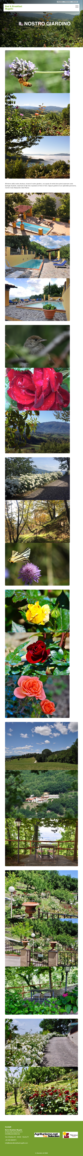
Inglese (74, 2)
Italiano (60, 2)
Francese (68, 2)
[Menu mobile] (76, 6)
